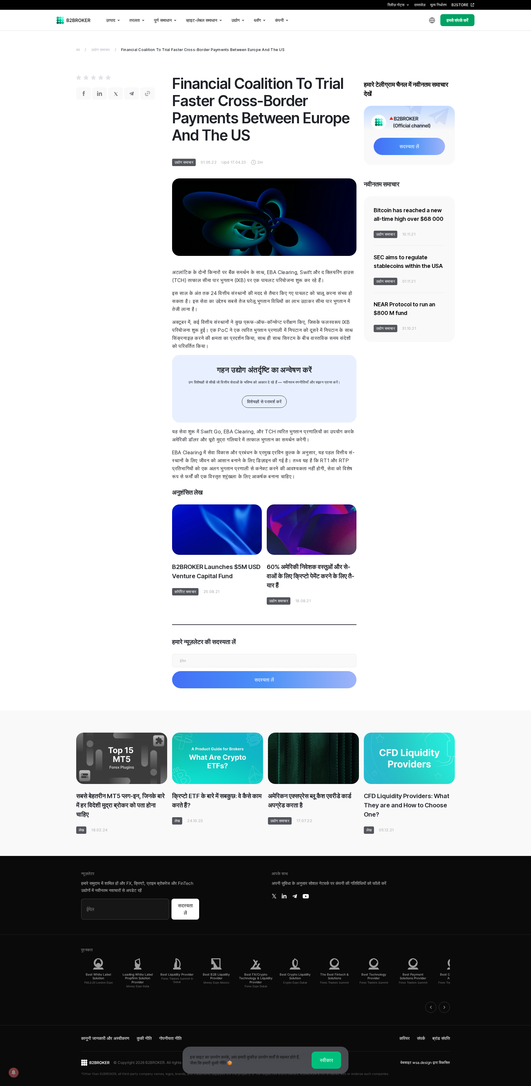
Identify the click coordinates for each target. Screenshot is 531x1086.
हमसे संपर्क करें (457, 20)
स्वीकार (326, 1060)
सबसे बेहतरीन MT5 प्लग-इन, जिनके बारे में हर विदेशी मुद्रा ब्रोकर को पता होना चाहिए (120, 805)
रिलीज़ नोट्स (395, 4)
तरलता (134, 20)
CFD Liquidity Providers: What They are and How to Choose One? (406, 805)
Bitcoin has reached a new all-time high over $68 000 (408, 214)
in (284, 896)
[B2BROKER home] (74, 20)
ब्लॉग (257, 20)
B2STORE (459, 4)
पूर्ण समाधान (163, 20)
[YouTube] (306, 896)
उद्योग (235, 20)
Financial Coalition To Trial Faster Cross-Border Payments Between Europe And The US (203, 49)
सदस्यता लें (185, 909)
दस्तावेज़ (419, 4)
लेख (81, 830)
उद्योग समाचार (100, 49)
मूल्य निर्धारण (438, 4)
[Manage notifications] (13, 1072)
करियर (404, 1038)
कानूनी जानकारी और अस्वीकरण (105, 1038)
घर (78, 49)
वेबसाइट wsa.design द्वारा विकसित (425, 1062)
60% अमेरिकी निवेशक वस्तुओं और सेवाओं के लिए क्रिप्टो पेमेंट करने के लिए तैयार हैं (310, 576)
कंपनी (279, 20)
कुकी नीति (144, 1038)
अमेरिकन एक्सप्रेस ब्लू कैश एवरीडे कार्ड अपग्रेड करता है (309, 800)
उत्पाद (110, 20)
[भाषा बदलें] (432, 20)
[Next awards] (444, 1007)
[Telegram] (295, 896)
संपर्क (421, 1038)
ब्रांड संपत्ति (441, 1038)
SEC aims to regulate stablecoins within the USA (408, 261)
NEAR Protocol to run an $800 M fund (404, 308)
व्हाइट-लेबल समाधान (201, 20)
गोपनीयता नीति (170, 1038)
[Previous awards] (430, 1007)
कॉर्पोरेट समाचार (185, 591)
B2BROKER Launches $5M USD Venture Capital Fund (216, 571)
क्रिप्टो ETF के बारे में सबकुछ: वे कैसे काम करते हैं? (217, 800)
